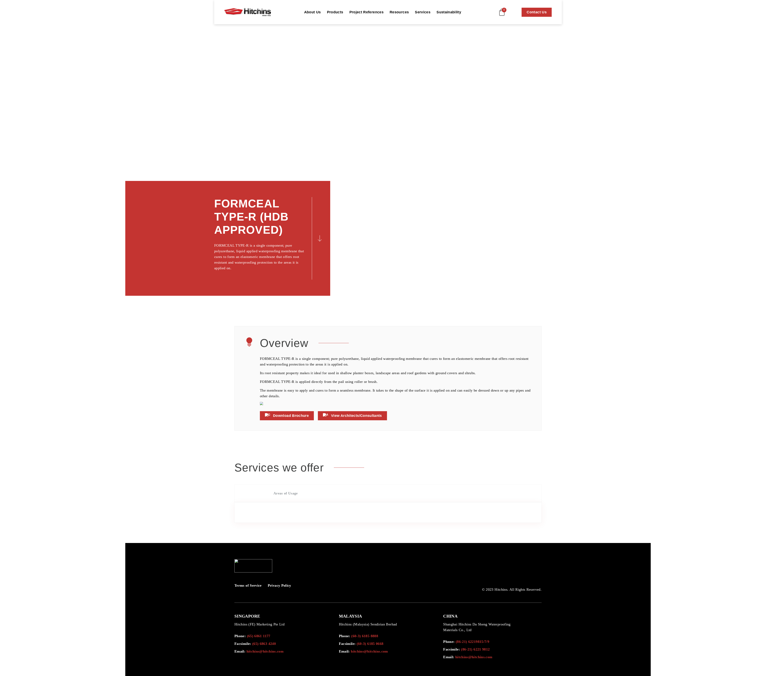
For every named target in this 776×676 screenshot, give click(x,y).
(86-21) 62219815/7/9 (472, 642)
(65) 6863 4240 (264, 644)
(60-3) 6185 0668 (370, 644)
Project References (366, 12)
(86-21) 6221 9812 (475, 649)
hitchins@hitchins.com (265, 651)
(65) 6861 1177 (258, 636)
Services (422, 12)
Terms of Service (248, 585)
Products (335, 12)
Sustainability (448, 12)
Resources (399, 12)
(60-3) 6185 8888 (364, 636)
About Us (312, 12)
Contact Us (537, 12)
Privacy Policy (279, 585)
